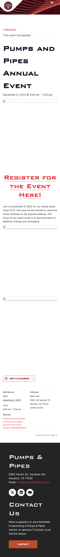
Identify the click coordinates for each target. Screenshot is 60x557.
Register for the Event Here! (30, 186)
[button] (52, 2)
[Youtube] (29, 492)
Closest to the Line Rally (45, 435)
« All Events (9, 29)
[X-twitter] (12, 492)
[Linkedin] (21, 492)
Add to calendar (19, 378)
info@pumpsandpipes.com (33, 482)
